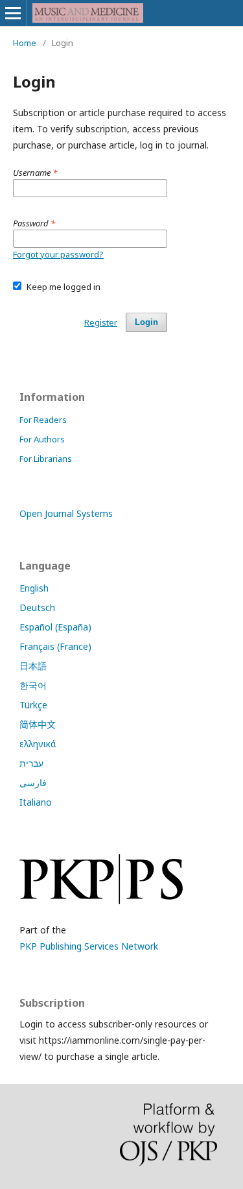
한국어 (33, 685)
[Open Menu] (13, 13)
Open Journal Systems (66, 513)
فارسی (33, 782)
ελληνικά (37, 744)
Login (146, 322)
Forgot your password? (58, 254)
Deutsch (37, 607)
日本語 (33, 666)
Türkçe (33, 705)
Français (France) (55, 646)
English (34, 588)
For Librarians (45, 458)
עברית (31, 763)
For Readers (43, 420)
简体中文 (37, 724)
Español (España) (55, 627)
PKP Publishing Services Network (88, 946)
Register (100, 322)
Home (24, 43)
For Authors (42, 439)
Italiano (35, 802)
